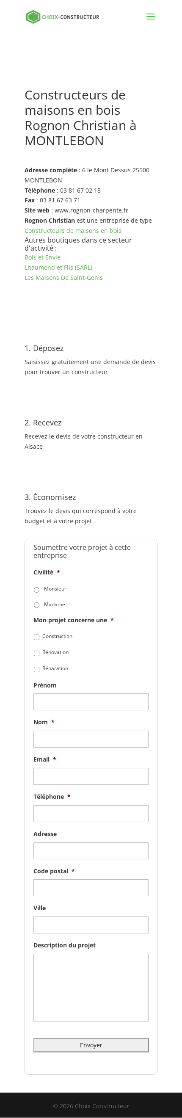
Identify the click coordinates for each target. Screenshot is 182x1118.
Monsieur (55, 588)
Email (44, 759)
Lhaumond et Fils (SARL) (58, 267)
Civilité (46, 572)
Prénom (45, 685)
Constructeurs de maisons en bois (73, 230)
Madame (54, 604)
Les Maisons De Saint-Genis (64, 277)
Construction (57, 636)
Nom (44, 722)
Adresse (45, 834)
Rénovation (55, 652)
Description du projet (64, 945)
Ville (39, 908)
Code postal (54, 871)
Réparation (55, 668)
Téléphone (52, 797)
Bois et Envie (43, 257)
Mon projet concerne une (73, 620)
